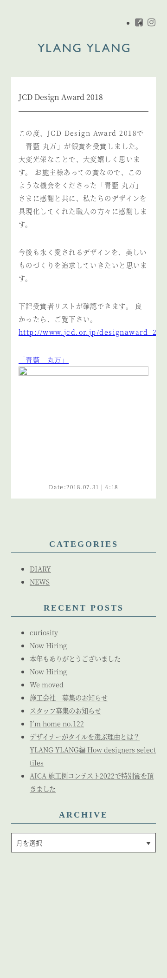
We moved (47, 684)
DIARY (40, 568)
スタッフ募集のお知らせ (65, 710)
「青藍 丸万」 (44, 360)
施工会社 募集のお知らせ (69, 697)
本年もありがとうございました (75, 658)
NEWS (40, 581)
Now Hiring (48, 645)
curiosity (44, 632)
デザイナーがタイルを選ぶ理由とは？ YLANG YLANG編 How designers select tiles (93, 749)
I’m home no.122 (57, 723)
